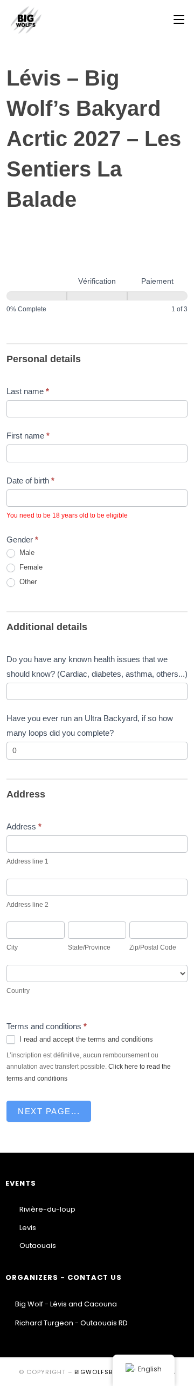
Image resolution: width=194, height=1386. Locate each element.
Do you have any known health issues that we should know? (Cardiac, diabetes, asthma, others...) (97, 666)
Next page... (49, 1111)
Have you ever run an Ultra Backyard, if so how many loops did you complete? (89, 725)
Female (30, 567)
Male (25, 552)
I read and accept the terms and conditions (85, 1039)
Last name (27, 391)
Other (27, 582)
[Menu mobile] (179, 20)
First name (28, 435)
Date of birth (30, 480)
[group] (97, 288)
